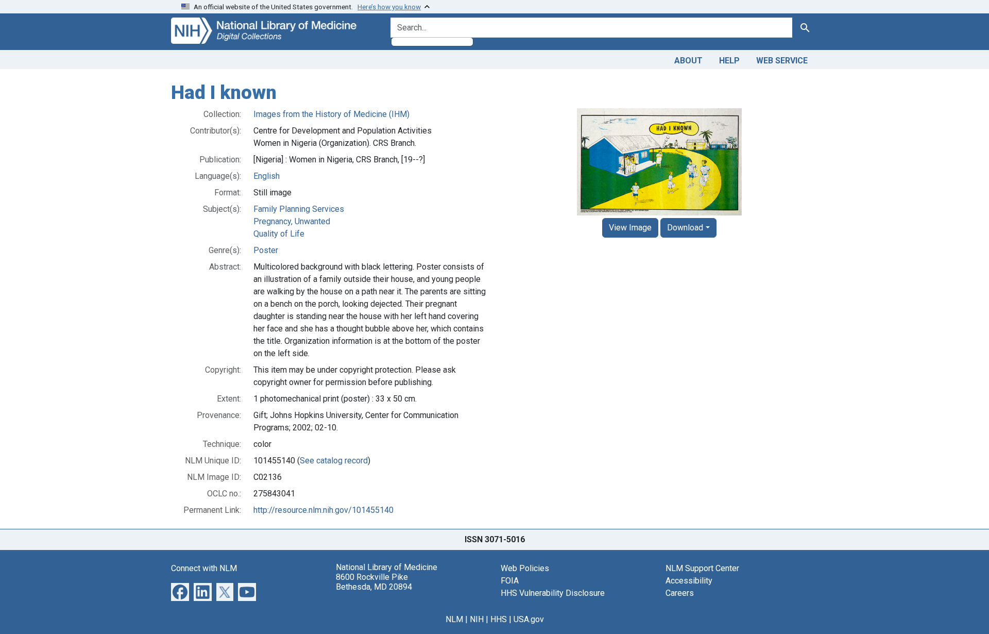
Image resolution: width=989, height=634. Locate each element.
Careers (680, 593)
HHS (498, 619)
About (688, 60)
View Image (630, 227)
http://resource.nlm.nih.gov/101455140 (323, 510)
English (266, 176)
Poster (265, 250)
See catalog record (334, 460)
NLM (454, 619)
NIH (477, 619)
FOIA (510, 581)
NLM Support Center (702, 568)
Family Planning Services (298, 209)
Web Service (782, 60)
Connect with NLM (204, 568)
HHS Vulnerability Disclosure (553, 593)
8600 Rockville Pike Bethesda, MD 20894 (374, 582)
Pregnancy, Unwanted (291, 221)
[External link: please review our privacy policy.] (180, 591)
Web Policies (525, 568)
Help (729, 60)
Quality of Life (278, 234)
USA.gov (529, 619)
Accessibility (689, 581)
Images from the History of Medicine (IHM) (331, 114)
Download (685, 227)
